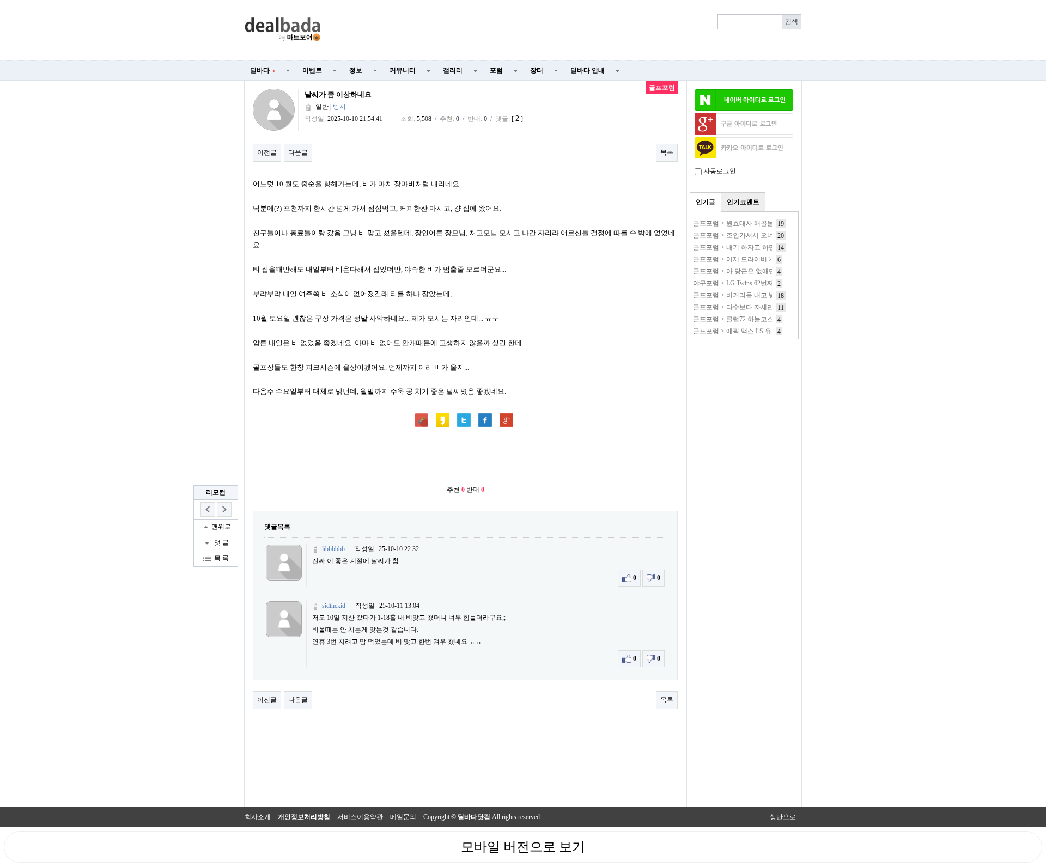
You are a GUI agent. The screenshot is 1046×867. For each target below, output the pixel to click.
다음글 (298, 152)
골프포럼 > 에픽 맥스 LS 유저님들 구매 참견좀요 (763, 331)
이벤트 (312, 70)
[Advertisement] (568, 30)
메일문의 (403, 817)
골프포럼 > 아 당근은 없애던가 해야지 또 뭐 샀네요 (767, 271)
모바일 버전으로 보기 (523, 847)
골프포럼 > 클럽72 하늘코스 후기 (740, 319)
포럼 (496, 70)
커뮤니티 (403, 70)
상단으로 (783, 817)
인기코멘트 (743, 202)
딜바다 (262, 70)
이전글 (267, 152)
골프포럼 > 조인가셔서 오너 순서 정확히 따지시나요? (770, 235)
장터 (536, 70)
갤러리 (453, 70)
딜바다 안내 (587, 70)
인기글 (705, 202)
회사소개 (258, 817)
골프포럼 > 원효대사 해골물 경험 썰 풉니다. (756, 223)
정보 (355, 70)
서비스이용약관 (360, 817)
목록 (666, 152)
